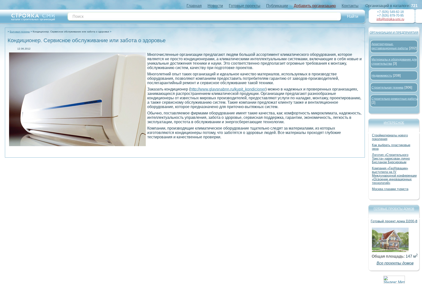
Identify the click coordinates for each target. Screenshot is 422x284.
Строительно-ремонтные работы (394, 99)
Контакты (350, 6)
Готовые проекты (244, 6)
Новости (215, 6)
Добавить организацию (315, 6)
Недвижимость (381, 75)
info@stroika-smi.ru (390, 19)
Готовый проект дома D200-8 (394, 221)
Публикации (277, 6)
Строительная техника (387, 87)
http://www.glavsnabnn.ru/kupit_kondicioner (227, 89)
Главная (194, 6)
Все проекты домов (395, 263)
